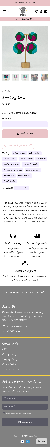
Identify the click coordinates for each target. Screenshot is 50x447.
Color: (19, 113)
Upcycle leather (9, 181)
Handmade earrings (11, 164)
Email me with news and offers (18, 413)
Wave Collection (22, 187)
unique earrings (24, 175)
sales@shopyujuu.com (15, 326)
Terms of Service (10, 369)
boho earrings (34, 153)
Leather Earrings (33, 170)
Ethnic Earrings (9, 158)
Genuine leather (26, 158)
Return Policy (9, 364)
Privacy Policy (9, 354)
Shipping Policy (9, 359)
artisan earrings (19, 153)
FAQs (5, 349)
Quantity (6, 119)
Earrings (6, 91)
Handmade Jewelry (30, 164)
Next (45, 48)
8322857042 (11, 331)
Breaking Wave (28, 19)
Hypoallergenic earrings (12, 170)
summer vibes (9, 175)
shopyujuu (33, 436)
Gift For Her (41, 158)
